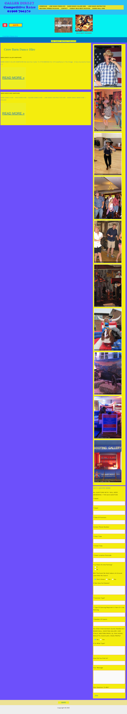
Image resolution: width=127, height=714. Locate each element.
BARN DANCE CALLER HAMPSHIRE (11, 57)
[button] (15, 25)
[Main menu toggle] (5, 25)
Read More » (13, 82)
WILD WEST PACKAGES (84, 33)
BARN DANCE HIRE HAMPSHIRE (10, 93)
